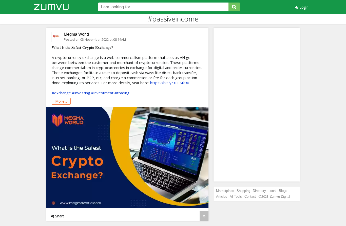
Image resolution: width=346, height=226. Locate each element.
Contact (250, 196)
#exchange (61, 92)
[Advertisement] (257, 104)
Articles (221, 196)
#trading (121, 92)
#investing (81, 92)
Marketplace (225, 190)
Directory (259, 190)
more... (61, 101)
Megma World (76, 34)
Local (272, 190)
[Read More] (204, 216)
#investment (102, 92)
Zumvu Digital (280, 196)
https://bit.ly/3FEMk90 (169, 82)
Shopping (243, 190)
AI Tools (236, 196)
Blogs (283, 190)
